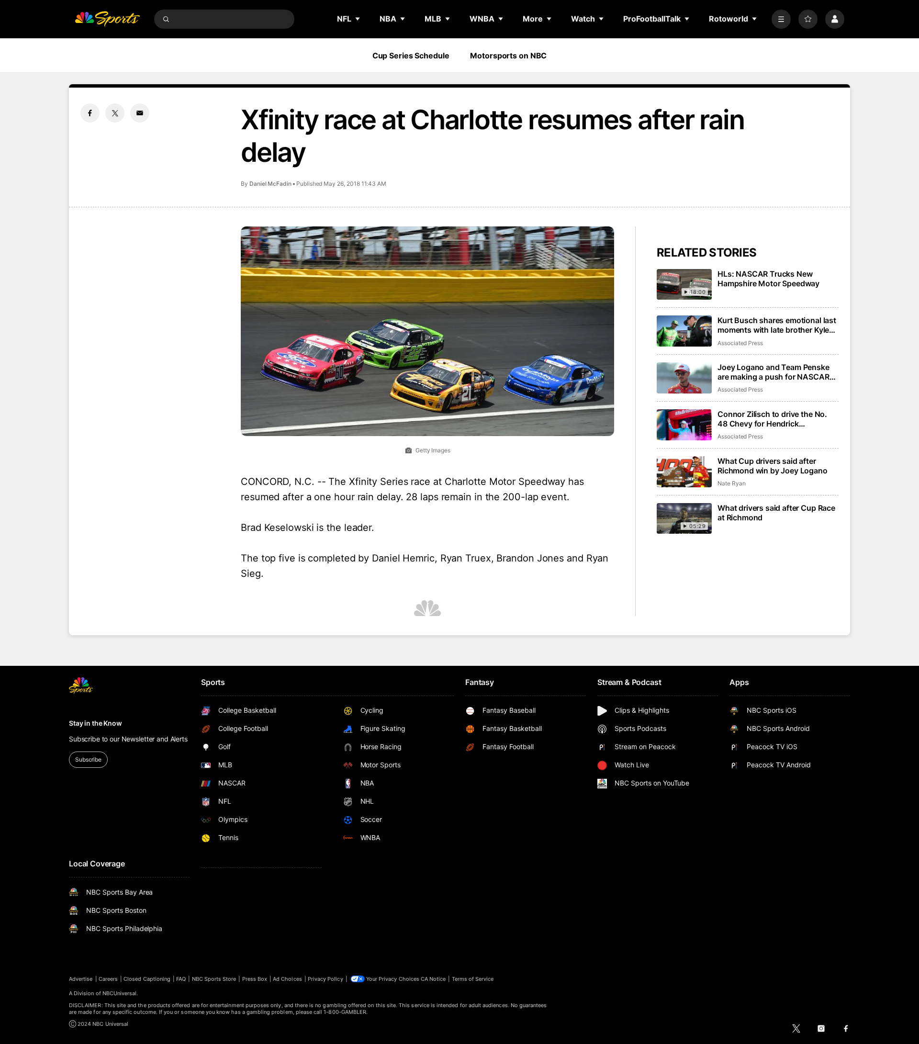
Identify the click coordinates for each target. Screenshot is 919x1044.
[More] (781, 19)
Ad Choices (287, 979)
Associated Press (740, 343)
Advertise (81, 979)
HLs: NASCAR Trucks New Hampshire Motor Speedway (768, 278)
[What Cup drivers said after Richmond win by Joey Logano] (684, 471)
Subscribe (88, 759)
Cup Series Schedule (410, 55)
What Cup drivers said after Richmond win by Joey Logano (772, 465)
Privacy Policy (325, 979)
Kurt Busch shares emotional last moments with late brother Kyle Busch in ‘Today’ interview (776, 325)
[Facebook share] (90, 113)
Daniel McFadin (270, 183)
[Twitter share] (114, 113)
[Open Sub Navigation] (358, 18)
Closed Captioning (146, 979)
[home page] (107, 19)
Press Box (255, 979)
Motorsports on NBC (508, 55)
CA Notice (433, 979)
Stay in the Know (95, 723)
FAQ (181, 979)
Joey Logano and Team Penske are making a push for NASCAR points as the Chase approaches (775, 372)
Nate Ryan (731, 483)
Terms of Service (473, 979)
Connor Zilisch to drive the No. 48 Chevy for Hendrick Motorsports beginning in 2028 (773, 418)
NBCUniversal (119, 993)
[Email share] (139, 113)
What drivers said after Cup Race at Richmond (776, 512)
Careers (108, 979)
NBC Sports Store (214, 979)
